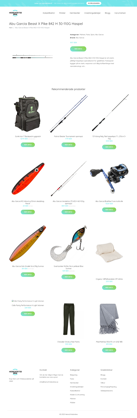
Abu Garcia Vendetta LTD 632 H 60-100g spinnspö (68, 202)
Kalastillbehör (49, 13)
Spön (93, 35)
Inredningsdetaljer (92, 13)
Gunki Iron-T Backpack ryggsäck (28, 136)
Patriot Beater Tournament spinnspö (68, 136)
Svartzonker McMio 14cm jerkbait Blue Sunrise (68, 267)
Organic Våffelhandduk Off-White (109, 279)
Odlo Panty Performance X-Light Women (28, 305)
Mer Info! (78, 49)
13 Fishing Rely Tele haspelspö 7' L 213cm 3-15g (109, 137)
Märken (82, 35)
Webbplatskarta (107, 391)
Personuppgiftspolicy (109, 387)
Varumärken (120, 13)
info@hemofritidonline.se (49, 382)
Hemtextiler (75, 13)
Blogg (107, 13)
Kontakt (103, 379)
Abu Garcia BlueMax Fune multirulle (109, 201)
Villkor (103, 383)
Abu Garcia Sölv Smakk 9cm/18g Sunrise (28, 266)
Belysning (73, 375)
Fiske (88, 35)
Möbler (62, 13)
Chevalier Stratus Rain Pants (68, 342)
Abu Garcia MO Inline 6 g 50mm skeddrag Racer (28, 202)
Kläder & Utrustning (77, 395)
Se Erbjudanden (94, 3)
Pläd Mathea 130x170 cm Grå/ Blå (109, 342)
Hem (11, 28)
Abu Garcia (99, 35)
